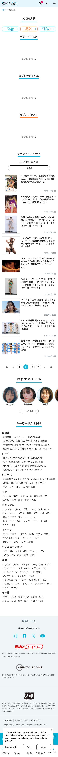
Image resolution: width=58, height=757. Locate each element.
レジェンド (12, 583)
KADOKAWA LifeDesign (14, 441)
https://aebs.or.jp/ (7, 711)
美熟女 (43, 534)
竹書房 (37, 445)
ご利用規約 (8, 720)
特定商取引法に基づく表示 (14, 725)
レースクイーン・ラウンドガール (23, 572)
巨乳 (30, 509)
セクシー (11, 542)
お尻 (44, 509)
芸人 (28, 583)
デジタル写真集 (10, 29)
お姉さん (26, 534)
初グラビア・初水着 (31, 597)
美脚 (33, 513)
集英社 (44, 441)
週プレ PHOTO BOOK (13, 458)
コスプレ (11, 496)
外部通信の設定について (36, 725)
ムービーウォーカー (44, 449)
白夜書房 (22, 449)
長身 (46, 513)
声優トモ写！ (9, 487)
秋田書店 (7, 437)
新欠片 (6, 449)
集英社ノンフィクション (14, 469)
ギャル (9, 525)
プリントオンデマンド (35, 483)
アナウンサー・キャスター (19, 576)
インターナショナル (37, 521)
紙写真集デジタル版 (12, 479)
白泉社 (13, 449)
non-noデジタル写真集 (13, 466)
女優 (45, 564)
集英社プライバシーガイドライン (27, 720)
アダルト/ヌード (10, 587)
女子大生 (39, 568)
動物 (24, 601)
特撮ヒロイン (39, 580)
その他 (37, 601)
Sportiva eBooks (34, 469)
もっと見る (29, 411)
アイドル (30, 564)
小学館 (17, 445)
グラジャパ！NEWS (47, 29)
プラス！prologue (31, 479)
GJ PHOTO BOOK (11, 462)
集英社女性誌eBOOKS (35, 466)
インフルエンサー (15, 580)
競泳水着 (41, 496)
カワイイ (31, 538)
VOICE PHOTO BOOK (13, 483)
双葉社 (30, 449)
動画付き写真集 (47, 479)
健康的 (10, 517)
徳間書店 (45, 445)
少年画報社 (27, 445)
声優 (24, 568)
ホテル (9, 555)
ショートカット (14, 513)
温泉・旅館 (26, 555)
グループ (37, 551)
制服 (26, 496)
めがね (10, 500)
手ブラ (10, 597)
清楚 (28, 542)
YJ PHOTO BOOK (34, 458)
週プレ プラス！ (28, 29)
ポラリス (20, 487)
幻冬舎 (36, 441)
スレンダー (13, 509)
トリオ (21, 551)
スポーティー (12, 521)
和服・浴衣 (27, 500)
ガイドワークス (19, 437)
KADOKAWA (34, 437)
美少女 (10, 534)
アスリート (44, 583)
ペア (8, 551)
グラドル (11, 564)
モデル (10, 568)
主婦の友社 (8, 445)
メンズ (10, 601)
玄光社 (29, 441)
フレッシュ (27, 517)
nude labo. (30, 487)
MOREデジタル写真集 (32, 462)
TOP (3, 10)
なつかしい (12, 538)
